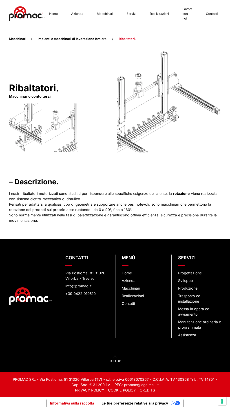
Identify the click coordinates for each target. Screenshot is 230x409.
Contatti (212, 13)
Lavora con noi (187, 13)
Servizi (131, 13)
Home (53, 13)
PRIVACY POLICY (89, 390)
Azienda (77, 13)
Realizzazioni (159, 13)
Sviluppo (185, 280)
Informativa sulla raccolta (72, 403)
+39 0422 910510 (80, 293)
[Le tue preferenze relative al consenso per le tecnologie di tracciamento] (222, 401)
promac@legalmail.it (141, 385)
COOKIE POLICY (122, 390)
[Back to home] (27, 13)
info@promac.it (78, 286)
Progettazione (190, 273)
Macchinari (105, 13)
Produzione (187, 288)
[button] (115, 356)
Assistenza (187, 335)
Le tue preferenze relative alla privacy (135, 403)
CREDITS (147, 390)
